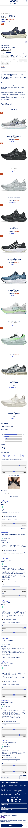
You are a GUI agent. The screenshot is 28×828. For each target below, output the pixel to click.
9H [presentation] (25, 56)
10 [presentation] (2, 60)
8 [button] (18, 43)
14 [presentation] (7, 63)
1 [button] (11, 43)
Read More (10, 75)
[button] (2, 70)
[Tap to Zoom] (25, 42)
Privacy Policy (15, 793)
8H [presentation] (16, 56)
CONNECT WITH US (14, 797)
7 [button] (17, 43)
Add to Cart (11, 825)
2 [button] (12, 43)
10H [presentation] (7, 60)
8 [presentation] (11, 56)
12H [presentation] (25, 60)
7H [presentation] (7, 56)
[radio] (3, 50)
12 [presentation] (20, 60)
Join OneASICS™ (4, 785)
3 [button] (13, 43)
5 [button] (15, 43)
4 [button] (14, 43)
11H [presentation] (16, 60)
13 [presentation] (2, 63)
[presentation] (3, 50)
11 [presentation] (11, 60)
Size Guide (25, 53)
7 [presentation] (2, 56)
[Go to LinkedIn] (16, 801)
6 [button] (16, 43)
